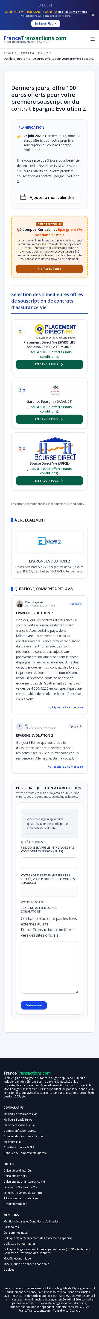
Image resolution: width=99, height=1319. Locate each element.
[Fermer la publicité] (93, 15)
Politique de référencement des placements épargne (38, 1238)
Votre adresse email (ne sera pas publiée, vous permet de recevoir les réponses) (48, 879)
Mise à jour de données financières (26, 1264)
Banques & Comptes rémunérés (25, 1153)
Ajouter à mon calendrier (53, 197)
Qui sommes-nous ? (16, 1233)
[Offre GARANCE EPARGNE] (55, 390)
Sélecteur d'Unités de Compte (23, 1193)
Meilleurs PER (12, 1142)
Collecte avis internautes (19, 1244)
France (35, 39)
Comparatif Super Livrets (20, 1131)
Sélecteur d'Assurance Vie (20, 1187)
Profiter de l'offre (49, 269)
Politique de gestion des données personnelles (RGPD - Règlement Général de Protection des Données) (47, 1251)
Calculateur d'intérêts (18, 1170)
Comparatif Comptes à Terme (23, 1136)
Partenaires (11, 1227)
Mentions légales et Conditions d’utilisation (31, 1221)
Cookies (9, 1270)
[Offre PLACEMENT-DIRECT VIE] (55, 331)
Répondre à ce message (67, 707)
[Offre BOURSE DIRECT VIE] (55, 448)
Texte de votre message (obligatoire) (39, 909)
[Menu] (92, 39)
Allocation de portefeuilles (21, 1198)
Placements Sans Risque (19, 1125)
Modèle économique (17, 1258)
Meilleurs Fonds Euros (18, 1120)
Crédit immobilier (15, 1204)
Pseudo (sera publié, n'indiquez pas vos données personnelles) (47, 849)
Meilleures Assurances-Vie (21, 1114)
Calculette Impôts (15, 1176)
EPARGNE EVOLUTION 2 (49, 561)
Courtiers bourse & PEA (19, 1147)
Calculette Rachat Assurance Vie (24, 1182)
